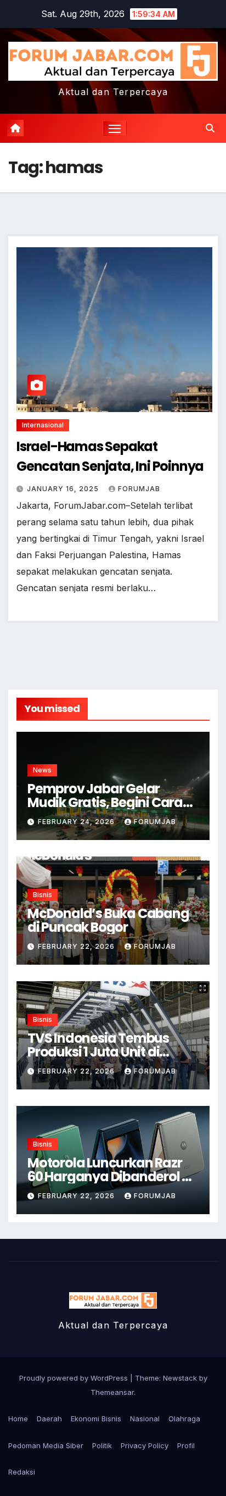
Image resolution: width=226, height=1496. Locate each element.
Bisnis (42, 895)
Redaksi (21, 1471)
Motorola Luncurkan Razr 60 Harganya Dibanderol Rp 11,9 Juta (112, 1176)
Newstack (180, 1377)
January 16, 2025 (64, 489)
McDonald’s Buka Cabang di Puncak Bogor (108, 920)
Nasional (145, 1418)
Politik (102, 1445)
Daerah (49, 1418)
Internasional (43, 425)
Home (18, 1418)
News (42, 770)
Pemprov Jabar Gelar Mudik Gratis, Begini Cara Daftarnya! (105, 802)
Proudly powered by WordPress (74, 1377)
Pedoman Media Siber (45, 1445)
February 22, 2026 (77, 946)
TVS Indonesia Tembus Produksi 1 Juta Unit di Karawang (98, 1052)
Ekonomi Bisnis (96, 1418)
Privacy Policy (144, 1445)
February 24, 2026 (77, 821)
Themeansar (112, 1392)
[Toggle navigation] (115, 128)
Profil (186, 1445)
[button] (210, 128)
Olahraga (184, 1418)
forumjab (139, 489)
